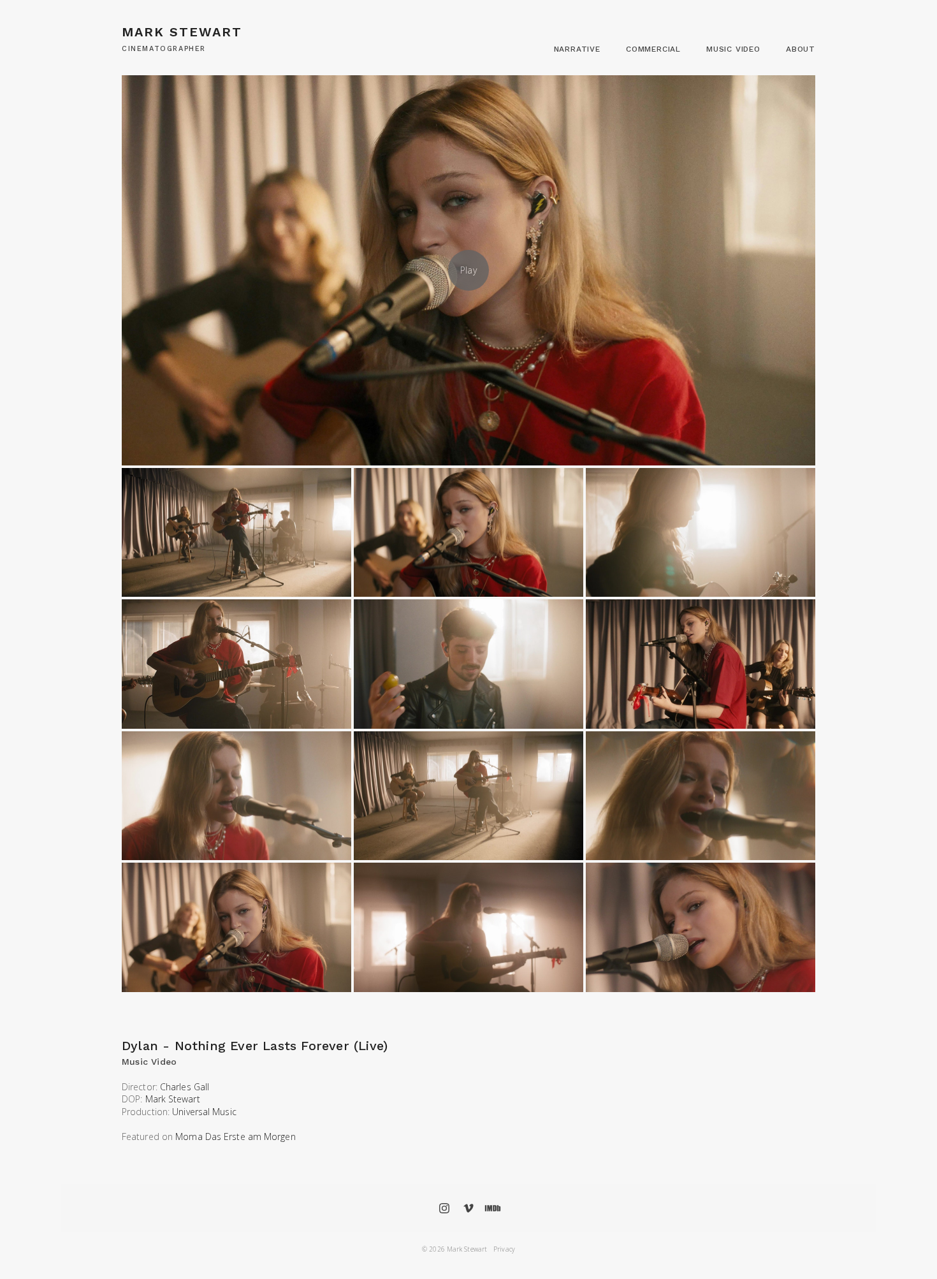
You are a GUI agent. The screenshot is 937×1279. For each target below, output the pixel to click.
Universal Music (204, 1112)
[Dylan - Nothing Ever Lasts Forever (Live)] (468, 270)
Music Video (733, 49)
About (800, 49)
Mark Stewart (172, 1099)
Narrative (577, 49)
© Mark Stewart (454, 1249)
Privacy (504, 1249)
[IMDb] (493, 1208)
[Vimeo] (468, 1208)
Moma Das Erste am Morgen (235, 1136)
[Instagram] (444, 1208)
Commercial (653, 49)
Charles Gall (184, 1087)
